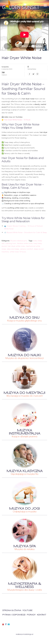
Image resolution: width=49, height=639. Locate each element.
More (24, 302)
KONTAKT (41, 615)
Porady (31, 615)
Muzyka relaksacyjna (18, 240)
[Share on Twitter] (33, 74)
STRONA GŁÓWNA (11, 610)
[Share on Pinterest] (37, 74)
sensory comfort (26, 249)
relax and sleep (13, 249)
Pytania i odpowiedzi (14, 615)
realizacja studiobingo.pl (24, 634)
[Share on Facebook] (29, 74)
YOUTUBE (27, 610)
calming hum (10, 243)
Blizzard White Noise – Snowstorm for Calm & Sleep (27, 232)
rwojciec (5, 66)
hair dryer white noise (16, 246)
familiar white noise (24, 243)
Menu (45, 5)
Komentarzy (32, 68)
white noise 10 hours (18, 251)
